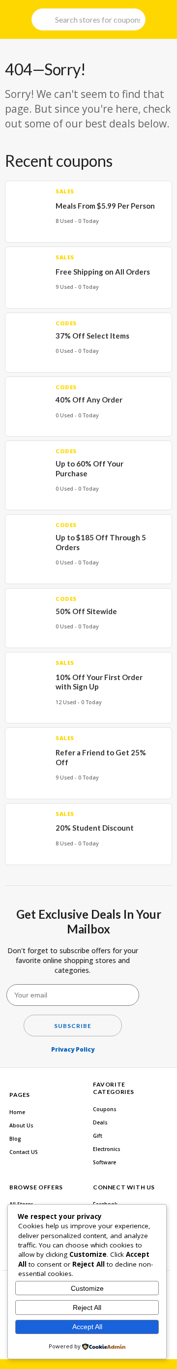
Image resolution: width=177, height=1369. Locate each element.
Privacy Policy (72, 1049)
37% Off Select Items (92, 335)
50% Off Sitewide (86, 611)
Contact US (23, 1152)
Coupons (105, 1109)
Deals (100, 1122)
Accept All (87, 1327)
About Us (21, 1125)
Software (104, 1162)
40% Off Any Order (89, 399)
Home (17, 1112)
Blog (15, 1138)
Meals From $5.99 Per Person (105, 205)
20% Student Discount (95, 827)
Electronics (106, 1149)
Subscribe (72, 1025)
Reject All (87, 1307)
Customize (87, 1288)
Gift (97, 1135)
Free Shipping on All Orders (103, 271)
